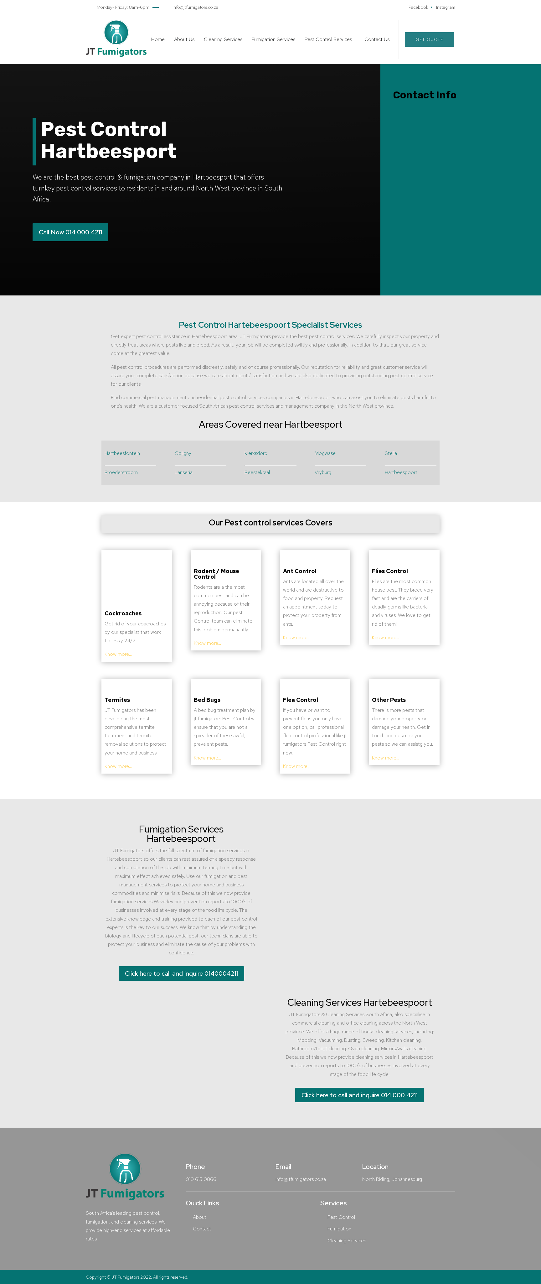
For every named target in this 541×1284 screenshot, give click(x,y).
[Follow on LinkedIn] (438, 235)
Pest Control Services (328, 39)
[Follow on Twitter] (420, 235)
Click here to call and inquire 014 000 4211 (359, 1095)
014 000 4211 (425, 213)
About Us (184, 39)
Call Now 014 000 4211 (70, 232)
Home (158, 39)
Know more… (118, 654)
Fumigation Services (273, 39)
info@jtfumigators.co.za (436, 204)
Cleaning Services (223, 39)
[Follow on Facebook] (401, 235)
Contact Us (376, 39)
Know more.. (296, 637)
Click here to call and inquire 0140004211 (181, 973)
